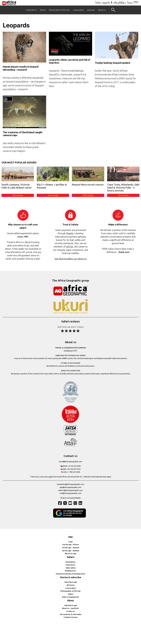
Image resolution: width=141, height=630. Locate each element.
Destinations (71, 562)
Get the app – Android (70, 547)
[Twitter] (65, 503)
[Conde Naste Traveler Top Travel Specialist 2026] (70, 422)
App (70, 537)
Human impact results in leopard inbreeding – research (21, 68)
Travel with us (31, 10)
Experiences (70, 565)
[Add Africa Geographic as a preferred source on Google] (70, 517)
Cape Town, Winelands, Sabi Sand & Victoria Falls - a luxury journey (123, 187)
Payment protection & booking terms (70, 574)
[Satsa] (70, 435)
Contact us (70, 611)
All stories (70, 585)
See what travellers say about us (71, 258)
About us (101, 10)
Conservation (78, 10)
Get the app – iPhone (70, 544)
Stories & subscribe (70, 577)
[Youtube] (70, 503)
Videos (70, 594)
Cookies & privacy (71, 617)
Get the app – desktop (70, 551)
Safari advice (71, 568)
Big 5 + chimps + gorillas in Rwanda (52, 186)
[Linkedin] (80, 503)
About (70, 600)
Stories (43, 10)
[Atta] (70, 445)
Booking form (70, 571)
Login (70, 542)
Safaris (70, 557)
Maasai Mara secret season (88, 184)
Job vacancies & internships (70, 614)
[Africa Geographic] (9, 3)
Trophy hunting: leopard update (112, 62)
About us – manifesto (70, 608)
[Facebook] (60, 503)
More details (18, 195)
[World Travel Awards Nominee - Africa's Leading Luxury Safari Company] (70, 402)
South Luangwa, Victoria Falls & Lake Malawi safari (17, 186)
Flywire (69, 233)
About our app (70, 553)
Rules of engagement (70, 597)
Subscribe (91, 10)
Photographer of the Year (59, 10)
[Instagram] (75, 503)
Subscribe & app (70, 582)
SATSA (69, 246)
